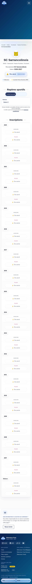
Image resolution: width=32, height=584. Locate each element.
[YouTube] (23, 543)
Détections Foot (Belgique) (24, 550)
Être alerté (16, 132)
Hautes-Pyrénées (18, 63)
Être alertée (16, 139)
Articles (3, 559)
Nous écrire (8, 527)
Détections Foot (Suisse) (23, 552)
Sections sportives (6, 556)
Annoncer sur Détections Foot (7, 570)
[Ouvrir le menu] (29, 3)
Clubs (2, 550)
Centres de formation (6, 552)
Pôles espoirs (4, 554)
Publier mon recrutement (7, 566)
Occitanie (26, 63)
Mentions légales (14, 577)
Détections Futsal (21, 554)
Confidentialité (4, 577)
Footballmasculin (10, 94)
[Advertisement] (16, 22)
